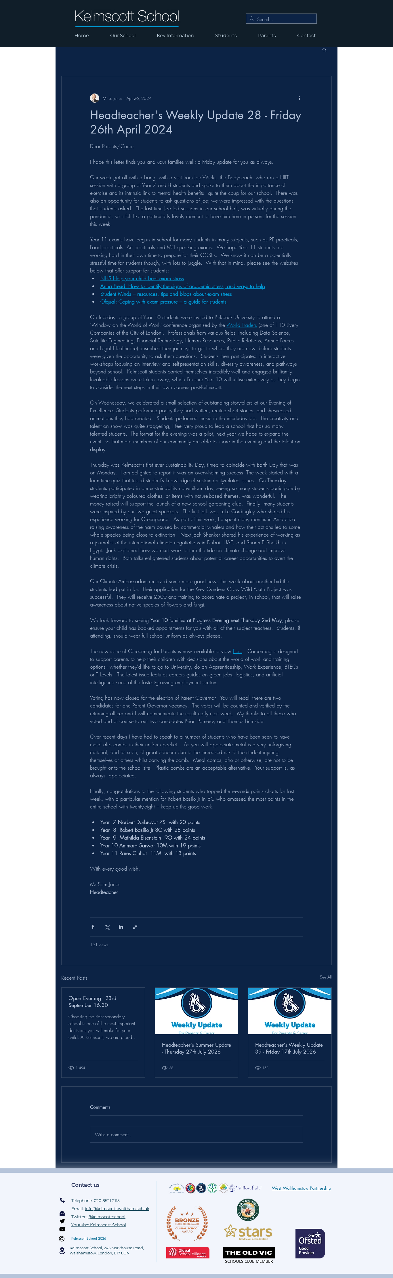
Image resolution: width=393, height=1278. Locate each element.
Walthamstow (83, 1253)
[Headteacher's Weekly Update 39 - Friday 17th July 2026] (289, 1011)
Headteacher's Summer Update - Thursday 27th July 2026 (196, 1048)
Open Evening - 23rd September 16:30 (92, 1001)
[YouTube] (62, 1229)
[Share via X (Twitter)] (107, 927)
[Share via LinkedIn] (121, 927)
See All (326, 977)
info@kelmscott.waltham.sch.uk (117, 1208)
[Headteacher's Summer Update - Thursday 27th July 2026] (196, 1011)
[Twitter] (62, 1221)
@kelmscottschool (106, 1216)
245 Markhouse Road (123, 1247)
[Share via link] (135, 927)
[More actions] (299, 98)
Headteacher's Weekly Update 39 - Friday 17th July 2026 (289, 1048)
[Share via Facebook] (93, 927)
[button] (324, 49)
